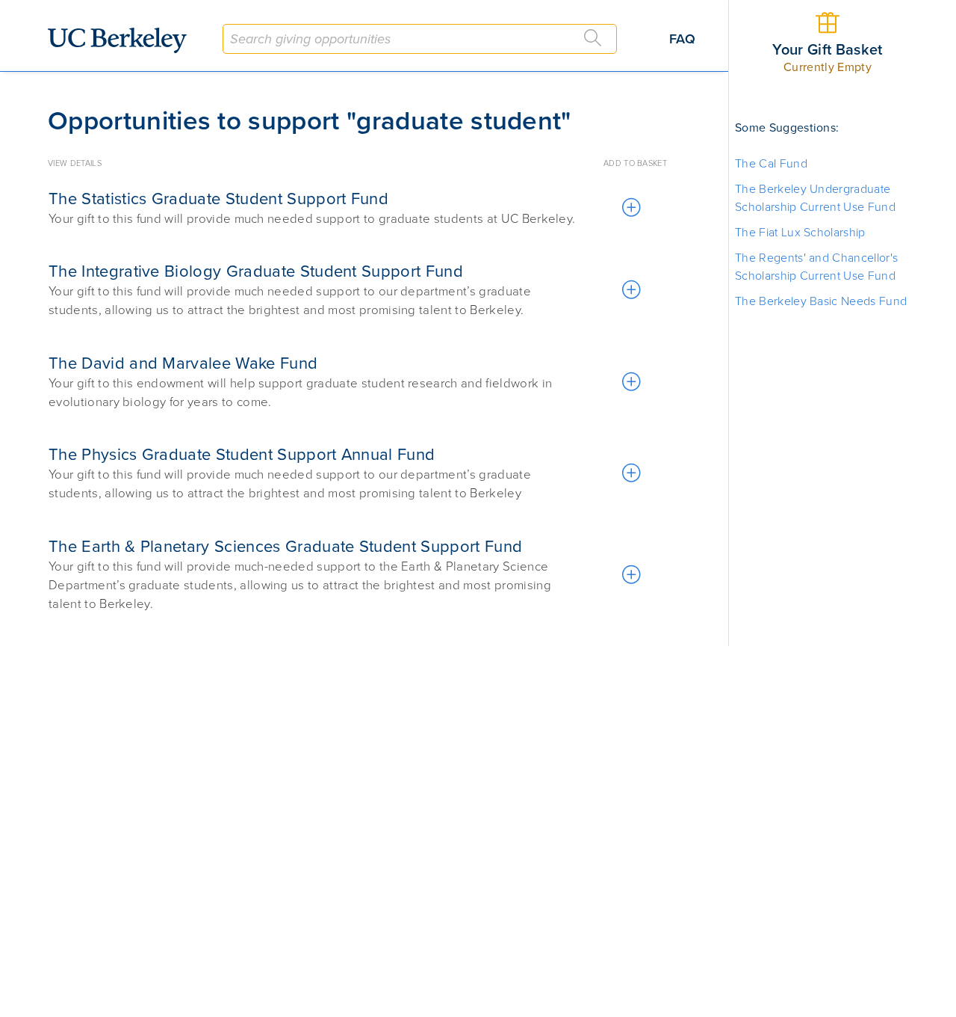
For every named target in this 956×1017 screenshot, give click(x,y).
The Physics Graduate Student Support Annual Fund (242, 454)
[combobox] (420, 39)
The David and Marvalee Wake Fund (183, 363)
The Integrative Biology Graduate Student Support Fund (256, 271)
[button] (630, 208)
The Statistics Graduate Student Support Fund (218, 199)
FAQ (682, 39)
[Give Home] (123, 40)
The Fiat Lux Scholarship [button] (800, 232)
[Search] (593, 38)
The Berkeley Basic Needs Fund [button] (821, 301)
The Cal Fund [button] (771, 163)
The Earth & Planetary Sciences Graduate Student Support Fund (285, 546)
